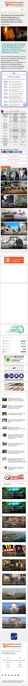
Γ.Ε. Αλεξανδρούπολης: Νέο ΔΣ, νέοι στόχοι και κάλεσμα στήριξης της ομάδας (13, 192)
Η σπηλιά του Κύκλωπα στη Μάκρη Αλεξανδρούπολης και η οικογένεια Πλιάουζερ (13, 233)
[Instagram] (11, 675)
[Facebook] (2, 675)
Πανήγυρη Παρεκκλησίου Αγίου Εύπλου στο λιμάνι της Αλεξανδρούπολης (12, 610)
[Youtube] (18, 675)
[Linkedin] (8, 675)
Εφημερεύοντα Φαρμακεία (8, 660)
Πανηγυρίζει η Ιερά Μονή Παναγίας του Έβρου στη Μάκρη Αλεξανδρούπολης (13, 524)
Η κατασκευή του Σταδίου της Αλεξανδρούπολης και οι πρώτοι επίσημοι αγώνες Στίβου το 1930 (17, 428)
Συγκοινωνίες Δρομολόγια (20, 660)
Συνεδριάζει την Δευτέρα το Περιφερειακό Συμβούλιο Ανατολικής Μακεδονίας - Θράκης (17, 421)
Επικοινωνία (20, 666)
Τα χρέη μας (7, 569)
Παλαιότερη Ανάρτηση (14, 159)
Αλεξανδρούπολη (10, 13)
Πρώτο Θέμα (17, 13)
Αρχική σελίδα (14, 162)
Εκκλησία (22, 13)
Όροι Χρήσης (8, 666)
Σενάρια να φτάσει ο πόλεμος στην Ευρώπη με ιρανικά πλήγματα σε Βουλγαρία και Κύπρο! (13, 596)
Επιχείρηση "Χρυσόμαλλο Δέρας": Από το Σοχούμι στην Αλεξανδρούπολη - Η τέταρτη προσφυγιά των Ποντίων (14, 219)
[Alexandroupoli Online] (14, 7)
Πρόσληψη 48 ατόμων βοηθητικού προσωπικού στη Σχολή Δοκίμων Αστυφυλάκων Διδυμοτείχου (13, 624)
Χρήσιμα (8, 664)
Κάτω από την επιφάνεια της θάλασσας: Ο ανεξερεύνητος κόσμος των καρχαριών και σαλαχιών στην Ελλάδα (12, 205)
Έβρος (6, 13)
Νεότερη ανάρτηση (14, 156)
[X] (5, 675)
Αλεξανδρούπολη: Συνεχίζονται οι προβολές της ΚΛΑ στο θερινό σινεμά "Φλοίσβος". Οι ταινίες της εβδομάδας (16, 399)
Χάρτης (20, 662)
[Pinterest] (15, 675)
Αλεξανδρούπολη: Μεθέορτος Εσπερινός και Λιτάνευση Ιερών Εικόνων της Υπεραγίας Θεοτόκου (16, 444)
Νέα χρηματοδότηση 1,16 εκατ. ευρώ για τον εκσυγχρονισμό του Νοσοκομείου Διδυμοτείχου (16, 468)
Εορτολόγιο (8, 662)
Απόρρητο (20, 664)
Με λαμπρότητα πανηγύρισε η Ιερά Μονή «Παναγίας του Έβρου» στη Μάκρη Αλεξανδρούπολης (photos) (14, 178)
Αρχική (2, 13)
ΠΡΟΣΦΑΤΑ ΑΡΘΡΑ (7, 394)
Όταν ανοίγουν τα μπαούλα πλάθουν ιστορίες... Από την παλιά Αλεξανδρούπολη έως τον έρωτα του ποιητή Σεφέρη (14, 246)
